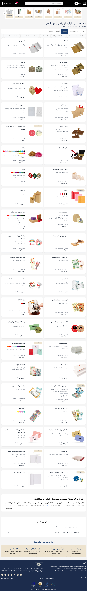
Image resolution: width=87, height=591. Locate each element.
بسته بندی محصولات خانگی (11, 36)
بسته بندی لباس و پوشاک (59, 36)
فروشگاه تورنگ (82, 27)
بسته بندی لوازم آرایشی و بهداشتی (76, 36)
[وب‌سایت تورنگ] (53, 584)
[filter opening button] (83, 31)
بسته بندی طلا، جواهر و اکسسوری (30, 36)
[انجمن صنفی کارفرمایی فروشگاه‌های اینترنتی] (34, 584)
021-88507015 (50, 579)
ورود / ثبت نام (7, 3)
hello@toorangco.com (7, 578)
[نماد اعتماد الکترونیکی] (46, 584)
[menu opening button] (84, 3)
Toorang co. (53, 589)
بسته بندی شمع (45, 36)
